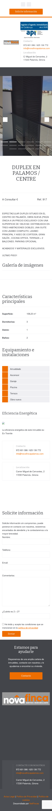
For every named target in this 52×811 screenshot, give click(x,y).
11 (39, 145)
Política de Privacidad (26, 796)
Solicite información (26, 11)
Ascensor (14, 375)
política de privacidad (28, 627)
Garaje (13, 381)
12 (47, 145)
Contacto (26, 675)
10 (30, 145)
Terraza (13, 393)
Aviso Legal (9, 796)
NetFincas (34, 803)
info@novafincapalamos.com (36, 48)
